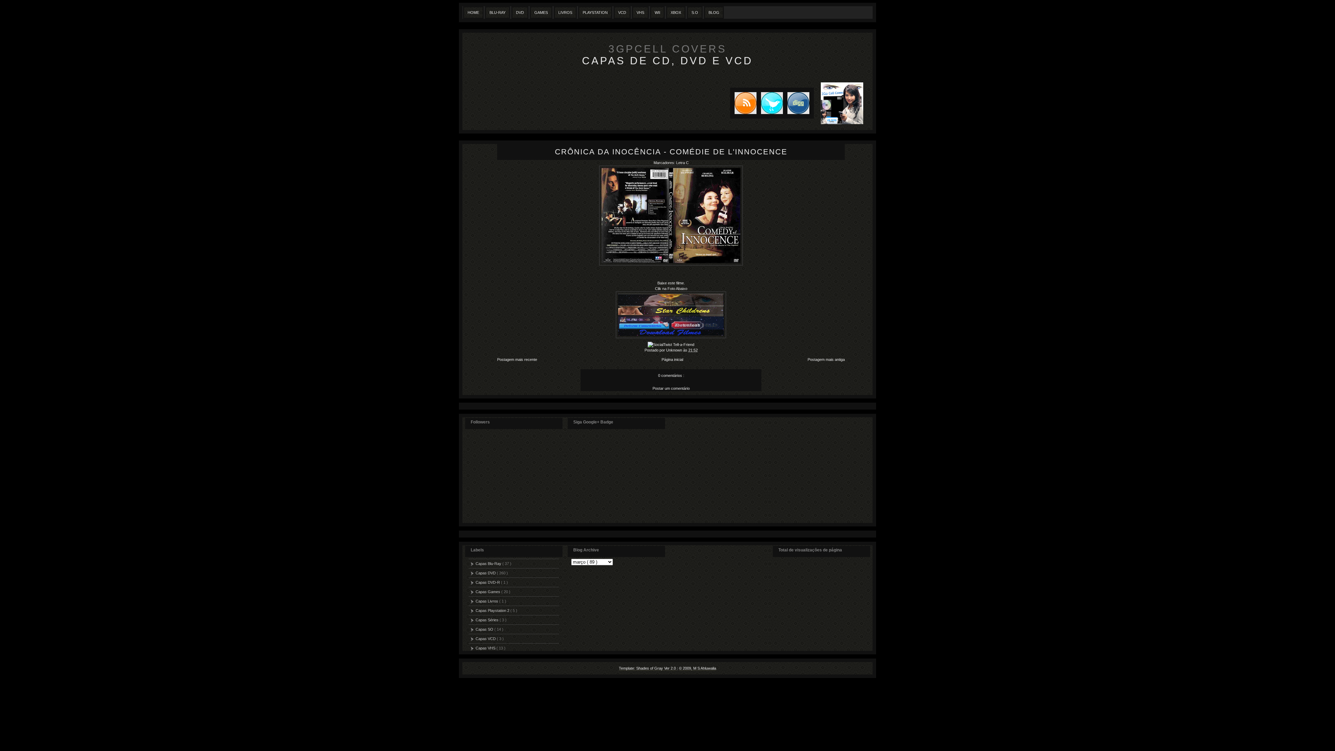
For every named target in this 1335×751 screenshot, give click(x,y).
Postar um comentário (671, 388)
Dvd (520, 12)
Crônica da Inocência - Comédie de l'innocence (671, 151)
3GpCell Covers (667, 49)
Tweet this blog (769, 103)
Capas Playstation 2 (493, 610)
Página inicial (672, 359)
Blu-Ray (497, 12)
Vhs (640, 12)
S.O (694, 12)
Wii (657, 12)
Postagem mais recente (517, 359)
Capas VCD (486, 639)
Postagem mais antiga (826, 359)
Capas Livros (487, 601)
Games (541, 12)
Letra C (682, 163)
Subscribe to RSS (743, 103)
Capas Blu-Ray (489, 564)
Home (473, 12)
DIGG (798, 103)
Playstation (595, 12)
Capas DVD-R (488, 582)
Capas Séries (488, 620)
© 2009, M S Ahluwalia (697, 668)
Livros (565, 12)
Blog (714, 12)
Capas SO (485, 629)
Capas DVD (486, 573)
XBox (676, 12)
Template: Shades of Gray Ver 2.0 (648, 668)
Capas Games (488, 592)
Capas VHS (486, 648)
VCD (622, 12)
